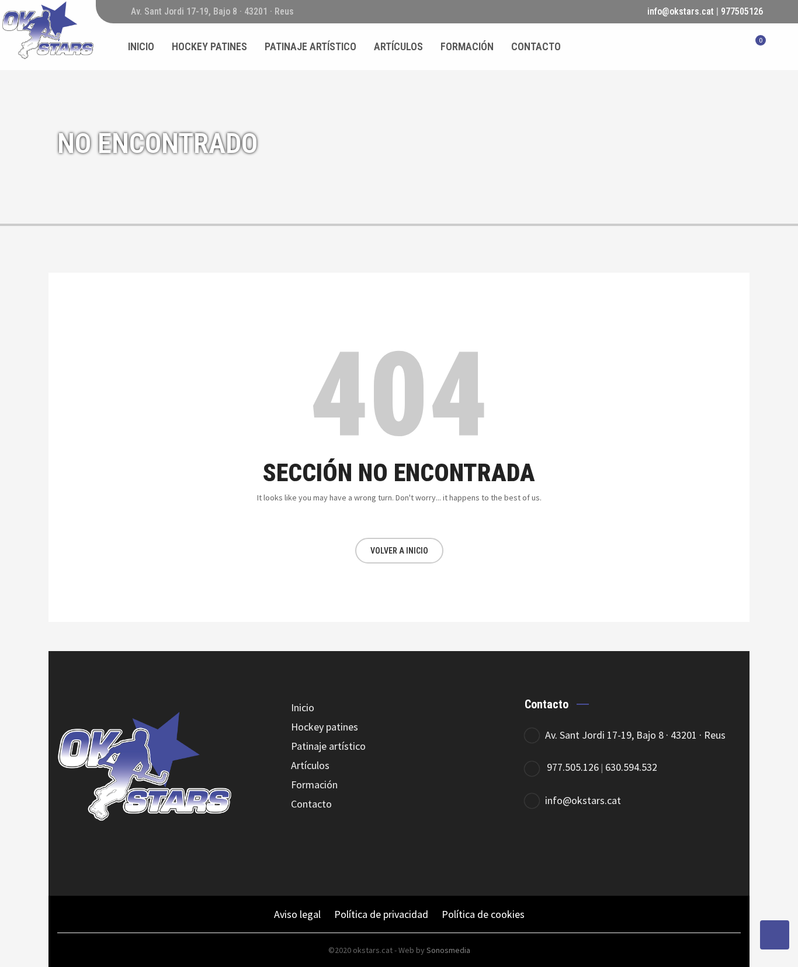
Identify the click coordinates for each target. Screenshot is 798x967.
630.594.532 (631, 767)
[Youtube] (637, 847)
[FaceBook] (541, 847)
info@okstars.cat (680, 11)
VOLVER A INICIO (399, 550)
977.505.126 (573, 767)
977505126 (742, 11)
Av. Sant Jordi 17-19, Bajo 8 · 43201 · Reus (635, 735)
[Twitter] (573, 847)
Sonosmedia (448, 950)
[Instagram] (605, 847)
